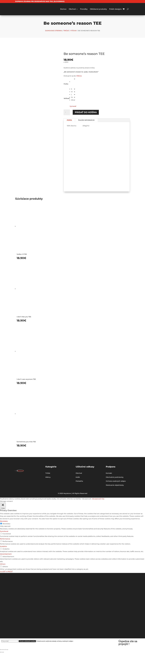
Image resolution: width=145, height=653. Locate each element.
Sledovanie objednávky (115, 485)
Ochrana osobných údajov (116, 481)
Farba (66, 84)
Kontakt (109, 473)
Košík (78, 477)
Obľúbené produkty (98, 9)
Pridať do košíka (86, 112)
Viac (102, 499)
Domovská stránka (53, 31)
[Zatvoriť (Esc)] (1, 649)
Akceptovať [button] (96, 499)
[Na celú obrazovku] (5, 649)
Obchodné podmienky (114, 477)
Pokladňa (79, 481)
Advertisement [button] (6, 554)
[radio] (73, 81)
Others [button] (2, 564)
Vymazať (73, 106)
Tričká (66, 31)
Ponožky (84, 9)
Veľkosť (67, 98)
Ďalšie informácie (86, 120)
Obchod (72, 9)
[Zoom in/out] (7, 649)
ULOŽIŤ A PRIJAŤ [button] (6, 572)
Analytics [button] (3, 546)
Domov (63, 9)
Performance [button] (5, 539)
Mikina (79, 76)
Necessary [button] (4, 521)
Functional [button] (4, 531)
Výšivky (73, 31)
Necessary (6, 524)
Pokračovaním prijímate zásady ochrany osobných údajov (54, 641)
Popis (69, 120)
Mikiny (48, 477)
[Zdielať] (3, 649)
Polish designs (115, 9)
